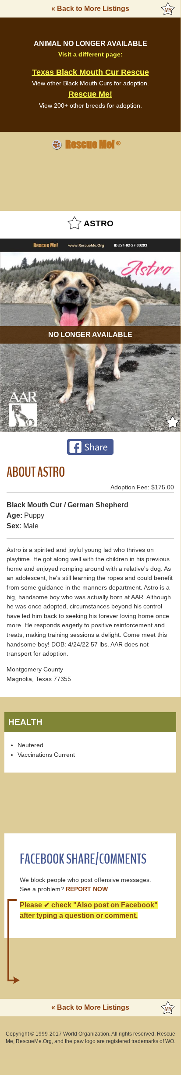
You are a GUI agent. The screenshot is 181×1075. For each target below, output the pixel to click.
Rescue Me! (90, 94)
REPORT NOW (87, 889)
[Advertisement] (90, 179)
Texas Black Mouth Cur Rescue (90, 72)
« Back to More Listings (90, 8)
